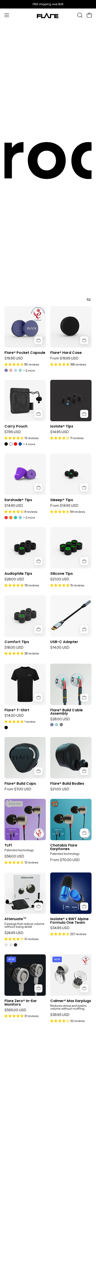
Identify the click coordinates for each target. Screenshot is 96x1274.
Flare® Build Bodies (67, 783)
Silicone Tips (61, 573)
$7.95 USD (12, 432)
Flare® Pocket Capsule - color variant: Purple (6, 370)
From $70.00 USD (65, 860)
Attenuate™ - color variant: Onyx (15, 945)
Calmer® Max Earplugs (70, 1001)
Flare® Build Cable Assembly (66, 712)
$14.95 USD (59, 432)
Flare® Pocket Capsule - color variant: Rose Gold (11, 370)
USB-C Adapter (64, 642)
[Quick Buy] (38, 340)
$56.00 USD (14, 856)
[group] (48, 4)
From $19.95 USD (64, 358)
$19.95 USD (13, 358)
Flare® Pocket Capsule (24, 353)
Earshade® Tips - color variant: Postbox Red (6, 517)
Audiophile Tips (18, 573)
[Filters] (88, 299)
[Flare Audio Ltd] (48, 15)
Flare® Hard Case (66, 353)
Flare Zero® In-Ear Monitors (20, 1002)
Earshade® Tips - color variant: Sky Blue (20, 517)
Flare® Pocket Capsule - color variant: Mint (20, 370)
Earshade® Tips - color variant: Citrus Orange (11, 517)
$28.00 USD (14, 579)
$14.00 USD (59, 647)
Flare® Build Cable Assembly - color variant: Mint (56, 724)
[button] (79, 15)
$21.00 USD (59, 579)
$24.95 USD (13, 933)
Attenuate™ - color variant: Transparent (6, 945)
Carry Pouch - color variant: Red (15, 444)
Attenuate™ (15, 919)
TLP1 (8, 845)
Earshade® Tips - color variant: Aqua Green (15, 517)
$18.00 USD (13, 647)
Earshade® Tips (18, 500)
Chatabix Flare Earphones (63, 847)
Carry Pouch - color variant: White (11, 444)
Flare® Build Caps (20, 783)
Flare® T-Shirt (16, 710)
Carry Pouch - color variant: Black (6, 444)
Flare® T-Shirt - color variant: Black (6, 727)
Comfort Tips (16, 642)
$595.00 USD (15, 1010)
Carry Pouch (15, 426)
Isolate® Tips (61, 426)
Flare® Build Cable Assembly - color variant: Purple (52, 724)
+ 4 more (29, 444)
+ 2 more (29, 370)
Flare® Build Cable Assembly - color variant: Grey (61, 724)
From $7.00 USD (17, 789)
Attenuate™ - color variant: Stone (11, 945)
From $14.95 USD (64, 505)
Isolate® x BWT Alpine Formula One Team (69, 920)
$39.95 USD (59, 1015)
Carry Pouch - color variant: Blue (20, 444)
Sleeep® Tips (61, 500)
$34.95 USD (59, 928)
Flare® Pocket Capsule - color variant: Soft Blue (15, 370)
